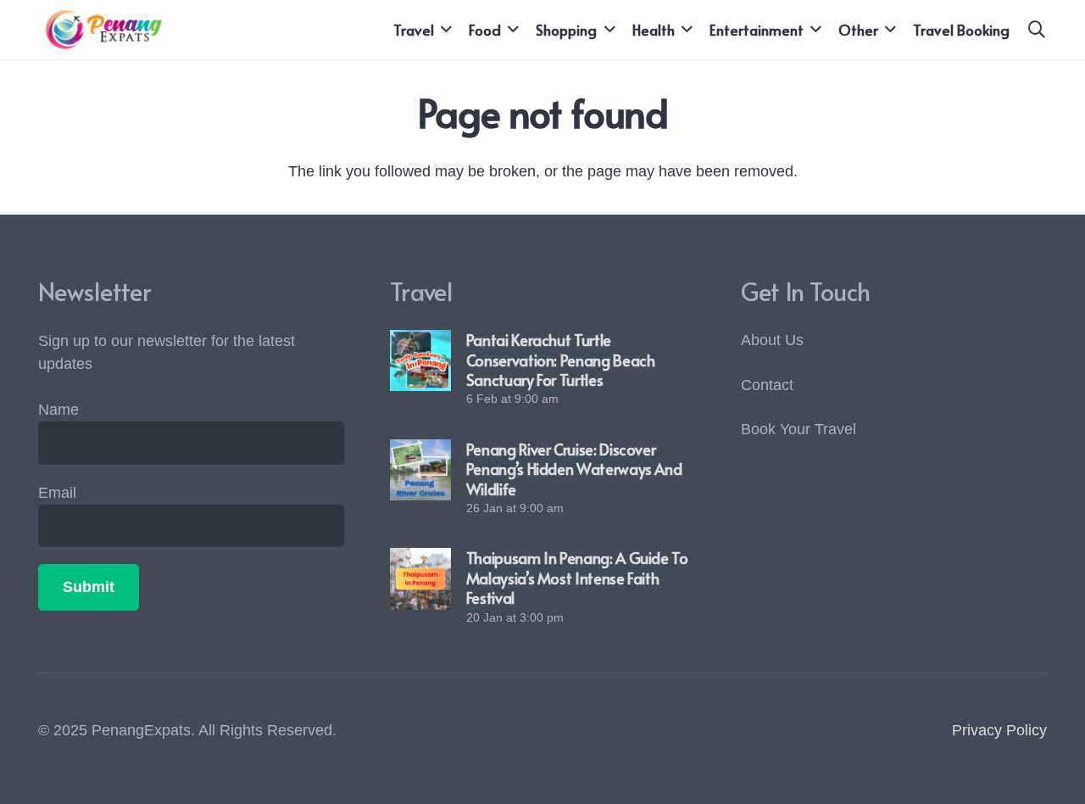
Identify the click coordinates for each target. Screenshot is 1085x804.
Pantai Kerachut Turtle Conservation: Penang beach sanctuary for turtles (560, 359)
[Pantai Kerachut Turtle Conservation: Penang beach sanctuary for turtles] (420, 360)
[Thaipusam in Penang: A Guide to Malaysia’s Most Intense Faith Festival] (420, 578)
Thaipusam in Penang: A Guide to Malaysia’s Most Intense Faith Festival (577, 577)
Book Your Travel (798, 429)
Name (58, 409)
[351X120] (100, 29)
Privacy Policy (999, 730)
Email (57, 492)
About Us (772, 340)
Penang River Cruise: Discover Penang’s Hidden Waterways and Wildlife (574, 469)
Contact (767, 385)
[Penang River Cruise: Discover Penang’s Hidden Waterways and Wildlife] (420, 469)
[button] (443, 29)
